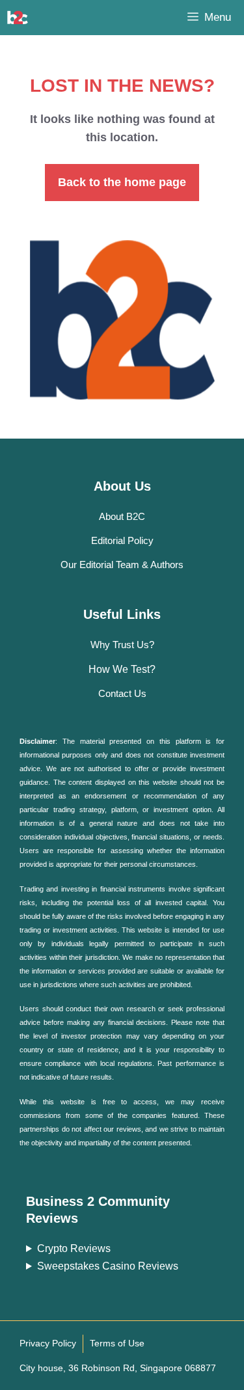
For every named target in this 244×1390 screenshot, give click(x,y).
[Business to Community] (18, 17)
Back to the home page (122, 182)
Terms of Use (117, 1343)
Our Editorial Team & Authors (122, 564)
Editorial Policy (122, 540)
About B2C (122, 516)
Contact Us (122, 693)
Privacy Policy (48, 1343)
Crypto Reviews (74, 1248)
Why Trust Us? (122, 644)
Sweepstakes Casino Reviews (107, 1266)
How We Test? (122, 669)
